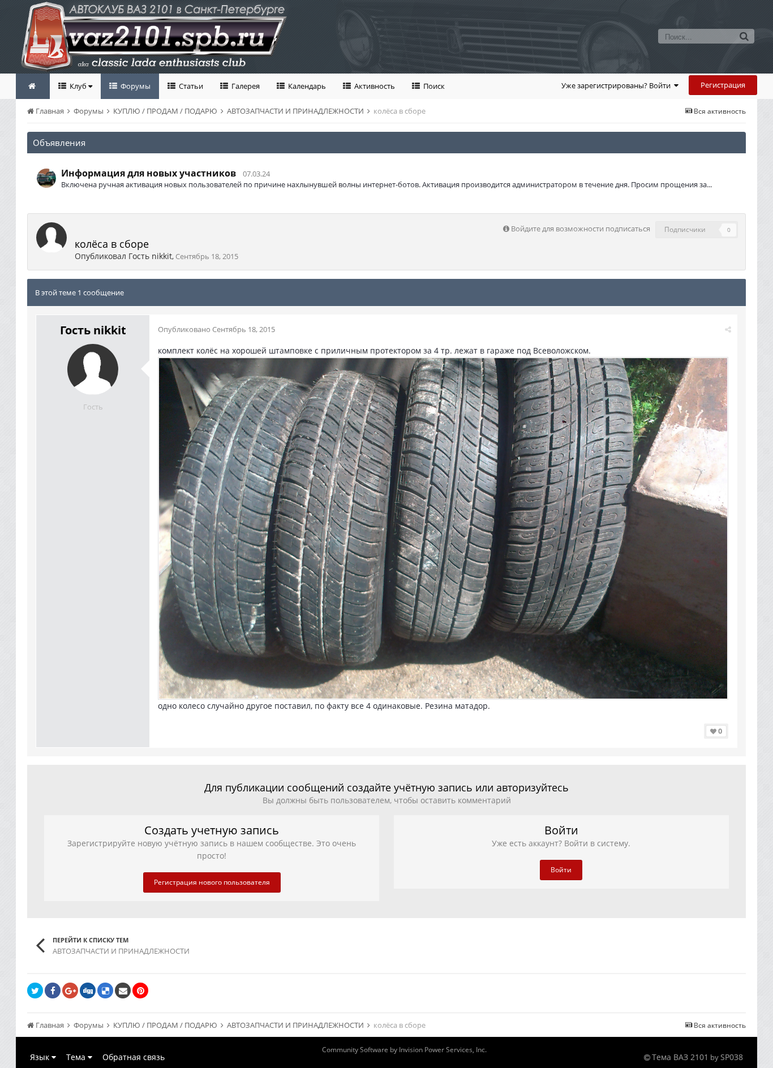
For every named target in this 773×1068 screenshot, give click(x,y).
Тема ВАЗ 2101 (680, 1057)
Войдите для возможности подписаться (580, 228)
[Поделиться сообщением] (728, 329)
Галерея (245, 86)
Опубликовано (216, 329)
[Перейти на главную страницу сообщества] (33, 86)
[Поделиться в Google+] (70, 990)
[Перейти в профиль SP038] (46, 178)
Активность (374, 86)
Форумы (135, 86)
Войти (561, 870)
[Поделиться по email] (123, 990)
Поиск (433, 86)
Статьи (190, 86)
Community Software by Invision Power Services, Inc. (404, 1049)
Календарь (306, 86)
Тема (77, 1057)
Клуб (78, 86)
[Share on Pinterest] (140, 990)
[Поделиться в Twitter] (35, 990)
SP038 (731, 1057)
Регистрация (723, 85)
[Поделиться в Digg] (88, 990)
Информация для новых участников (148, 173)
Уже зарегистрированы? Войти (617, 85)
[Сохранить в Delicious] (105, 990)
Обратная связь (133, 1057)
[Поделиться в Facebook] (53, 990)
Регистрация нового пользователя (212, 882)
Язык (40, 1057)
